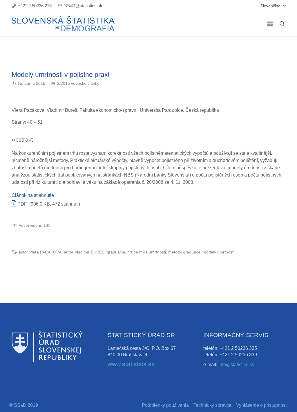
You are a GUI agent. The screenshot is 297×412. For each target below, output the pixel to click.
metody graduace (184, 252)
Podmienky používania (165, 405)
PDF (21, 203)
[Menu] (270, 24)
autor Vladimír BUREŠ (84, 252)
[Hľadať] (282, 23)
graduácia (116, 252)
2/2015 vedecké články (78, 83)
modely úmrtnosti (218, 252)
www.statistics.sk (131, 364)
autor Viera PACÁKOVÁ (40, 252)
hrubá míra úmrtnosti (146, 252)
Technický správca (212, 405)
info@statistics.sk (236, 364)
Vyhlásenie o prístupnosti (262, 405)
